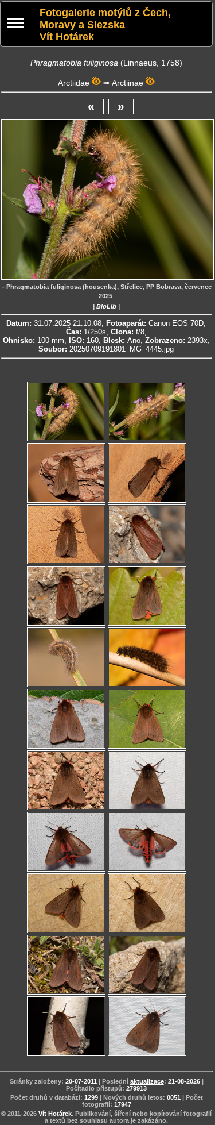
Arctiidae (73, 82)
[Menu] (15, 24)
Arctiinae (127, 82)
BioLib (106, 306)
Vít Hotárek (55, 1113)
